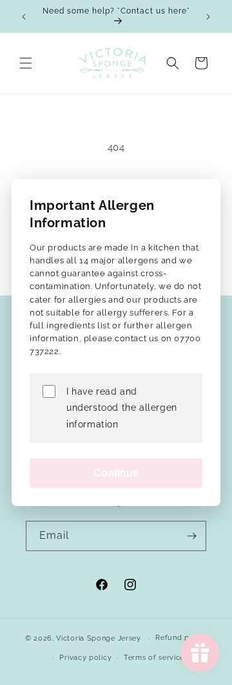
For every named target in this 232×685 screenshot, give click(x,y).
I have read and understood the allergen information (121, 407)
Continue (116, 472)
